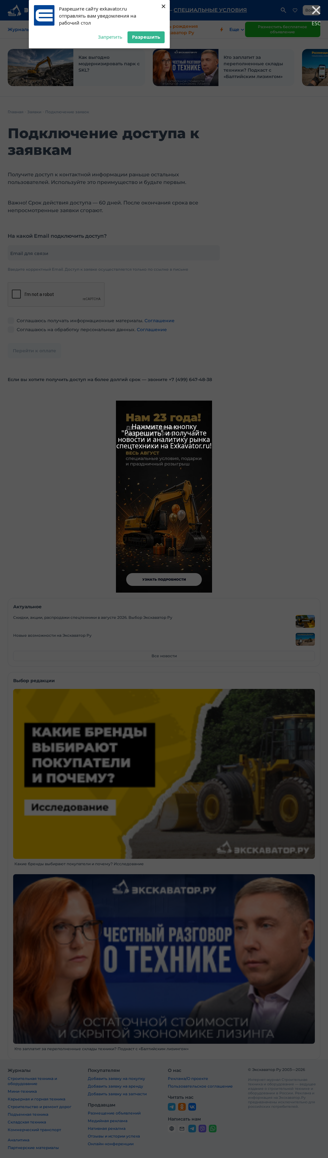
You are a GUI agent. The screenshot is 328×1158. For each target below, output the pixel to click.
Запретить (110, 37)
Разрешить (146, 37)
